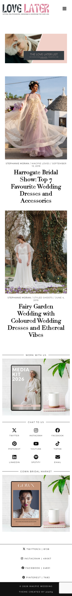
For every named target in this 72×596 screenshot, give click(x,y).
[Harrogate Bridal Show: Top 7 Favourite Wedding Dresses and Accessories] (36, 117)
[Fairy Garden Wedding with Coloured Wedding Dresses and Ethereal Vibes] (36, 252)
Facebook (37, 568)
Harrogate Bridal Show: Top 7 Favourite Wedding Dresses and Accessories (36, 187)
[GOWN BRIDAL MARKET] (36, 530)
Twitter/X (37, 549)
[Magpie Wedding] (36, 10)
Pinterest (37, 577)
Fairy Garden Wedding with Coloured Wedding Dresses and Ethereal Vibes (36, 321)
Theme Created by (36, 592)
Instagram (37, 558)
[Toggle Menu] (65, 8)
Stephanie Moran (17, 163)
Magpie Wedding (41, 586)
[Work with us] (36, 414)
